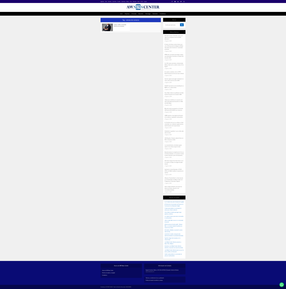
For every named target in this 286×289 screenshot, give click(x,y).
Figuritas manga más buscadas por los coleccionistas (172, 238)
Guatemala (123, 1)
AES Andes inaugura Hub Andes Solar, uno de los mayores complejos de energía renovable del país (174, 162)
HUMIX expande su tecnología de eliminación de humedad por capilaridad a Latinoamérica (174, 116)
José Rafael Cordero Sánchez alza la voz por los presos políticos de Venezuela (174, 250)
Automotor (155, 14)
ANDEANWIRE (128, 287)
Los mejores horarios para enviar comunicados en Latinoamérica (174, 217)
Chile (106, 1)
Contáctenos (163, 14)
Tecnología (147, 14)
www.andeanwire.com (150, 271)
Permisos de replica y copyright (108, 273)
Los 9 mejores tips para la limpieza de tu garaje (174, 202)
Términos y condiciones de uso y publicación (155, 278)
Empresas (127, 14)
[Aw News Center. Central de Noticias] (143, 6)
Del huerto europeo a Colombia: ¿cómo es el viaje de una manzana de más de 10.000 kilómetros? (174, 37)
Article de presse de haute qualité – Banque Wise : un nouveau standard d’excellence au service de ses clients (173, 225)
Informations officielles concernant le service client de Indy (173, 230)
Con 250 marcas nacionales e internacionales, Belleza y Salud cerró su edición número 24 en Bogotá (174, 64)
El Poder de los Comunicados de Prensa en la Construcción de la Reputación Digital (174, 205)
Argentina (102, 1)
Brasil (138, 1)
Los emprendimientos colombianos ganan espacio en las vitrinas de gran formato (173, 145)
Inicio (121, 14)
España (145, 1)
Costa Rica (114, 1)
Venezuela (135, 1)
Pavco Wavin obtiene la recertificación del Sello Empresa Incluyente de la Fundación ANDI (174, 93)
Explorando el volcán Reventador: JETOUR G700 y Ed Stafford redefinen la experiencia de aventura (174, 170)
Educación (140, 14)
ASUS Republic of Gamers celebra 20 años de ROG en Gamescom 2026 (174, 138)
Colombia (109, 1)
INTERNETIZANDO (109, 287)
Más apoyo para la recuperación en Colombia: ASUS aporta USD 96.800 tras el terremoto (174, 109)
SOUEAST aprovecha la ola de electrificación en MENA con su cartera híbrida (174, 86)
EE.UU (142, 1)
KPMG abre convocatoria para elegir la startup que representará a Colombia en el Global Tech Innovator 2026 (174, 56)
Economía (134, 14)
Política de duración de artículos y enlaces (154, 280)
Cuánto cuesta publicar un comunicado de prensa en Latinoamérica (173, 254)
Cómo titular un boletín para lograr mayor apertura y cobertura (173, 213)
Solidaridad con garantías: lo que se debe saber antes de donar (174, 131)
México (127, 1)
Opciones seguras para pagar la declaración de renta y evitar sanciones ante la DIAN (174, 79)
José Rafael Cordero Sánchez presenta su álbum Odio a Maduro (173, 242)
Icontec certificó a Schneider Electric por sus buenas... (120, 25)
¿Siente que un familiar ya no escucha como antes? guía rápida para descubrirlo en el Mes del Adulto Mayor (174, 101)
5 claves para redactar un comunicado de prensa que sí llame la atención (173, 209)
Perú (131, 1)
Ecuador (118, 1)
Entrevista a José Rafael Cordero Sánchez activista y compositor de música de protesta (174, 246)
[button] (281, 284)
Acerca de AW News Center (107, 270)
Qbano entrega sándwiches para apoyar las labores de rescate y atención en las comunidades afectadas (173, 188)
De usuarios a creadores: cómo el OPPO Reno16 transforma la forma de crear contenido (174, 72)
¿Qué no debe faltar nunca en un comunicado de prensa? (174, 221)
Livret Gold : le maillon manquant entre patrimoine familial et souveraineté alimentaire (174, 234)
